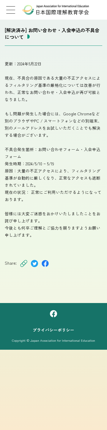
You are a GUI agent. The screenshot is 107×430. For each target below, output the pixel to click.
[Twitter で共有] (34, 267)
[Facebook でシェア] (45, 267)
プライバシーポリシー (53, 330)
